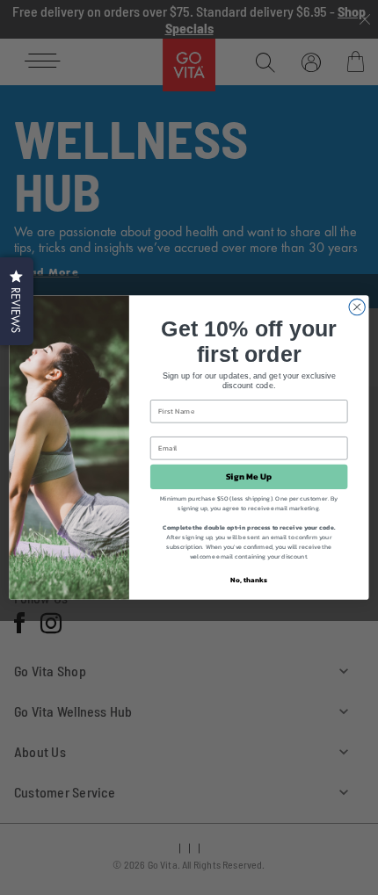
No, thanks (248, 579)
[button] (16, 301)
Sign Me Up (249, 477)
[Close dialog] (357, 306)
